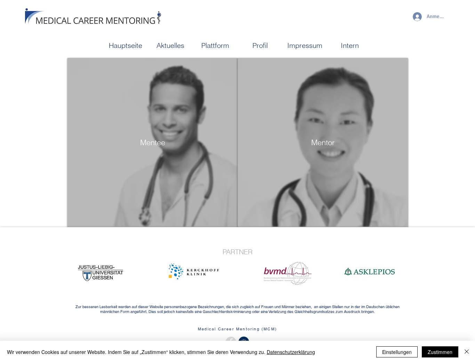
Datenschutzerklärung (291, 351)
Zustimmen (440, 351)
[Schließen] (466, 351)
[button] (170, 45)
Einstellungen (397, 351)
